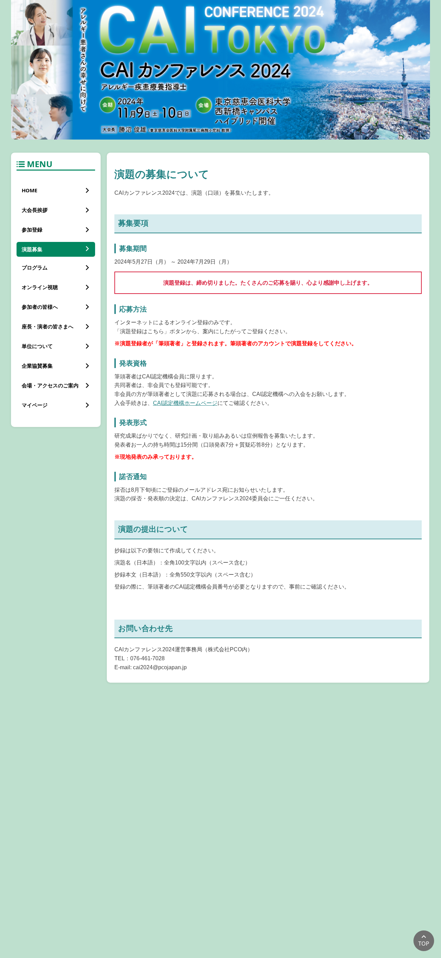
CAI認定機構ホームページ (185, 403)
